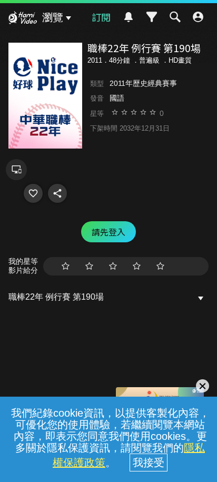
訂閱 (101, 17)
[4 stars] (137, 266)
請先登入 (108, 231)
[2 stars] (89, 266)
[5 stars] (160, 266)
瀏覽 (52, 17)
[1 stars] (65, 266)
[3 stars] (113, 266)
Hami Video (22, 19)
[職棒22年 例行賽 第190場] (33, 193)
